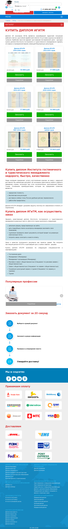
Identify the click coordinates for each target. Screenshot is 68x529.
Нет (19, 10)
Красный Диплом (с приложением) (15, 478)
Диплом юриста (10, 523)
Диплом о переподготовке (42, 493)
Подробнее (19, 80)
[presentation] (6, 295)
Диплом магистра (10, 468)
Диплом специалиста (11, 470)
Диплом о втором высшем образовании (16, 474)
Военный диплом (39, 503)
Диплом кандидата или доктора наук (16, 472)
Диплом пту (8, 484)
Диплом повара (9, 519)
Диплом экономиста (11, 521)
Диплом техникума (39, 468)
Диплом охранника (10, 515)
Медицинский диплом (40, 497)
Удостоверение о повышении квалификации (47, 483)
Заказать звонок (47, 12)
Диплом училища (10, 486)
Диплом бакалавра (10, 466)
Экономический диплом (41, 505)
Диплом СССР (9, 476)
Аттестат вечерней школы (13, 501)
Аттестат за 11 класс (11, 499)
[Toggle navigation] (61, 16)
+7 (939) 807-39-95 (49, 9)
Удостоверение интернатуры (42, 485)
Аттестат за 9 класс (11, 497)
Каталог (9, 24)
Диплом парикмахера (11, 517)
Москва (16, 1)
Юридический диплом (40, 507)
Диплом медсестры (11, 513)
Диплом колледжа (39, 470)
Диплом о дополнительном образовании (45, 489)
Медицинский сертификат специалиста (45, 491)
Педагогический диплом (41, 501)
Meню (8, 17)
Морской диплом (39, 499)
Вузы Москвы (19, 12)
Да (15, 10)
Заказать (19, 75)
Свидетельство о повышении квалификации (47, 487)
